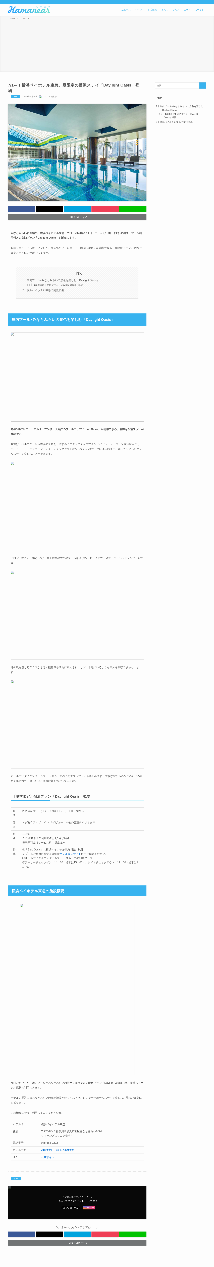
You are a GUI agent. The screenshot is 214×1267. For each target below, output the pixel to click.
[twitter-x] (182, 2)
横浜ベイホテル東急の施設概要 (45, 290)
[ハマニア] (29, 9)
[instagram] (186, 2)
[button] (21, 209)
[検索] (204, 2)
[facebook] (178, 2)
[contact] (199, 2)
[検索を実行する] (202, 85)
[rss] (195, 2)
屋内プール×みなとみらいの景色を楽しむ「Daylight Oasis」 (63, 280)
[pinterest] (191, 2)
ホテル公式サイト (70, 853)
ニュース (15, 97)
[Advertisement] (107, 45)
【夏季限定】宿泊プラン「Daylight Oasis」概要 (58, 284)
